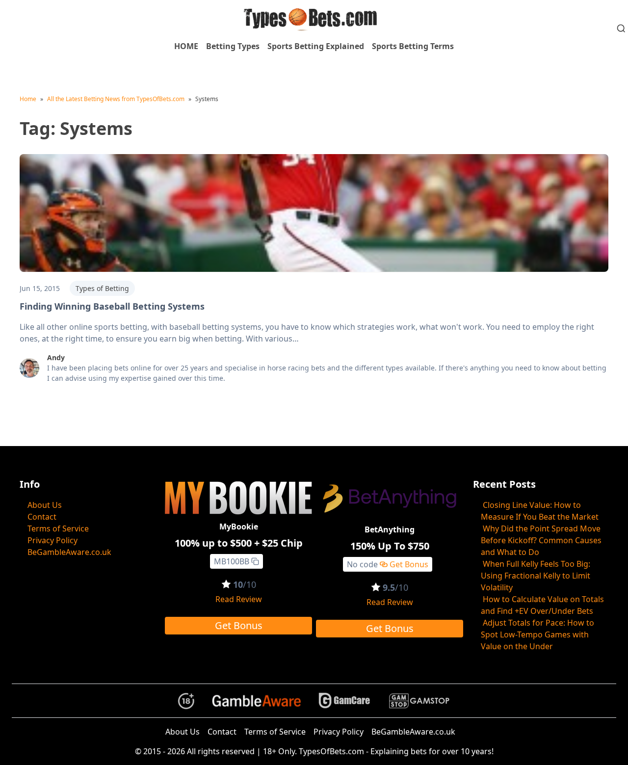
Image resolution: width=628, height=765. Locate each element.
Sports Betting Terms (413, 46)
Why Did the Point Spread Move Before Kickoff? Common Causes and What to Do (541, 540)
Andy (56, 357)
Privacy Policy (52, 540)
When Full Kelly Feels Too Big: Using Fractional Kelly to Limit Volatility (535, 575)
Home (28, 99)
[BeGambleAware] (256, 701)
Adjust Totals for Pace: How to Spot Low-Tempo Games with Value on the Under (537, 634)
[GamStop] (419, 701)
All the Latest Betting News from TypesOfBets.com (115, 99)
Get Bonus (238, 625)
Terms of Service (58, 528)
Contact (41, 516)
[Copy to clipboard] (255, 561)
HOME (186, 46)
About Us (44, 505)
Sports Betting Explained (315, 46)
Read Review (238, 599)
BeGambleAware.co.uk (69, 552)
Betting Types (233, 46)
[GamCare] (344, 701)
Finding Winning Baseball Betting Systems (112, 306)
